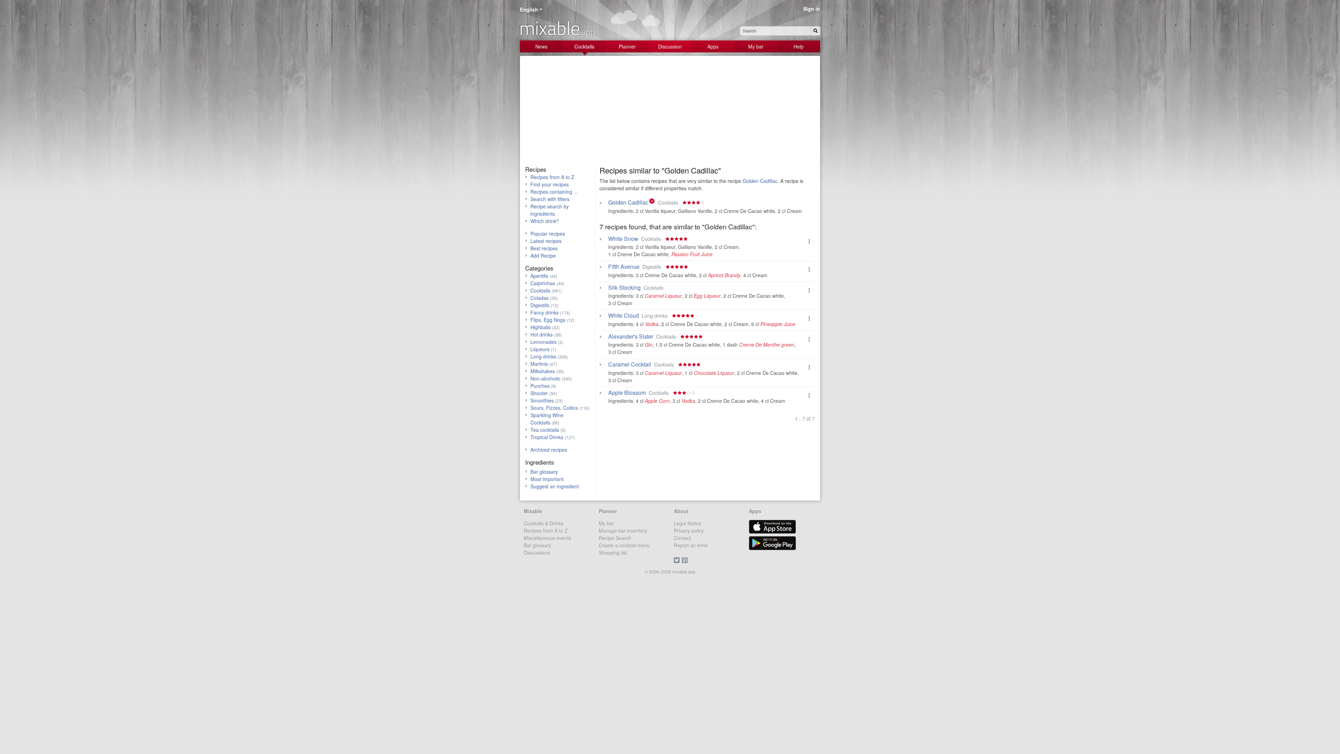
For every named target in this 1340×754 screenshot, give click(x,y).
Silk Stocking (624, 287)
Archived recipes (548, 449)
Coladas (539, 297)
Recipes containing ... (554, 191)
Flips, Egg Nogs (547, 319)
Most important (547, 478)
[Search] (815, 31)
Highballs (540, 327)
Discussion (670, 46)
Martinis (539, 363)
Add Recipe (543, 255)
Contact (682, 537)
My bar (756, 46)
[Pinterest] (686, 559)
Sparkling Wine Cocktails (547, 419)
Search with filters (550, 198)
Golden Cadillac (760, 180)
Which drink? (544, 220)
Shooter (539, 393)
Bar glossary (544, 471)
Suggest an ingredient (554, 486)
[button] (809, 241)
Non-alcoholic (545, 378)
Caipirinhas (542, 283)
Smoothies (542, 400)
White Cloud (623, 315)
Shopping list (613, 552)
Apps (713, 46)
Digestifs (539, 305)
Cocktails (584, 46)
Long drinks (543, 356)
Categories (539, 268)
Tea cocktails (544, 429)
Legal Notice (687, 523)
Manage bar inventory (623, 530)
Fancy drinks (544, 312)
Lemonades (543, 341)
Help (799, 46)
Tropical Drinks (546, 437)
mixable (557, 28)
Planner (627, 46)
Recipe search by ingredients (549, 210)
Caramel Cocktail (629, 364)
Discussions (537, 552)
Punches (540, 385)
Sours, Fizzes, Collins (554, 407)
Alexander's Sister (630, 336)
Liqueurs (540, 349)
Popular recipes (547, 233)
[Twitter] (678, 559)
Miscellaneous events (547, 537)
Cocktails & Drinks (544, 523)
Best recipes (544, 248)
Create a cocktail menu (624, 545)
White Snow (623, 239)
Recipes (535, 169)
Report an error (691, 545)
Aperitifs (539, 275)
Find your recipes (549, 184)
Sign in (811, 8)
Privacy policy (689, 530)
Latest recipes (545, 240)
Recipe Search (615, 537)
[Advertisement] (670, 113)
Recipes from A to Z (552, 176)
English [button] (529, 9)
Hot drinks (541, 334)
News (541, 46)
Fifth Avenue (624, 266)
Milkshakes (542, 371)
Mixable (533, 511)
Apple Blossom (627, 393)
